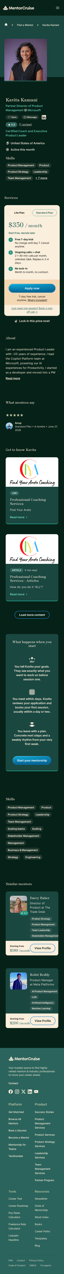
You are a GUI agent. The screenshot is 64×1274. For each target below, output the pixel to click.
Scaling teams (16, 828)
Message (32, 117)
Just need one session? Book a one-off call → (32, 310)
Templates (41, 1238)
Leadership (40, 171)
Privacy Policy (36, 1260)
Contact (13, 1083)
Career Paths (42, 1231)
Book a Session (17, 1130)
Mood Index (42, 1217)
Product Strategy (18, 171)
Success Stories (44, 1111)
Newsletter (41, 1198)
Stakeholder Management (23, 835)
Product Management (21, 165)
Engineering (32, 857)
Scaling (36, 828)
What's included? (37, 300)
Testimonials (16, 1156)
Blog (37, 1245)
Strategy (13, 857)
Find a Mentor (25, 24)
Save (14, 117)
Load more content (32, 615)
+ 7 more (41, 178)
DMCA (33, 1265)
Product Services (45, 1134)
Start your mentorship (32, 760)
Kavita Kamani (50, 24)
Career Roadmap (18, 1205)
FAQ (11, 1260)
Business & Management (23, 850)
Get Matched (16, 1111)
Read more (13, 378)
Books (38, 1224)
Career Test (15, 1198)
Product (44, 165)
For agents (46, 1265)
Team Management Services (42, 1169)
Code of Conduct (17, 1265)
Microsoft (34, 110)
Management (16, 842)
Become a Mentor (19, 1137)
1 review (25, 124)
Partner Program (44, 1180)
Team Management (19, 178)
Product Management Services (42, 1123)
